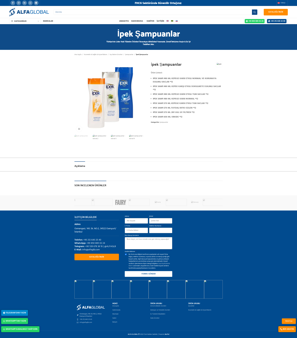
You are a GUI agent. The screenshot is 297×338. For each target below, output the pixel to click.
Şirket (151, 216)
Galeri (114, 318)
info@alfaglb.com (91, 250)
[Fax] (77, 202)
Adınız (127, 216)
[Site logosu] (29, 12)
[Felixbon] (114, 202)
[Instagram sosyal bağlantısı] (18, 3)
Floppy (207, 202)
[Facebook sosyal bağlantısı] (13, 3)
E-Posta (127, 226)
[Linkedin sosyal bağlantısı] (24, 3)
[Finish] (151, 202)
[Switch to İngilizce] (168, 21)
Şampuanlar (129, 54)
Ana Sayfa (77, 54)
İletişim (114, 322)
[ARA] (254, 12)
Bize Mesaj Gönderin (132, 235)
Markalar (115, 314)
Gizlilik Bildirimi (130, 251)
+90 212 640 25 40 (92, 240)
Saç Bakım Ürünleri (116, 54)
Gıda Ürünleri (154, 318)
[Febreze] (96, 202)
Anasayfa (115, 306)
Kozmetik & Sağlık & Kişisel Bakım (95, 54)
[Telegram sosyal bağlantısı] (36, 3)
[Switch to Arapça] (172, 21)
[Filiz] (133, 202)
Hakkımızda (116, 310)
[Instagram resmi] (83, 289)
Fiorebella (170, 202)
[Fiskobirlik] (188, 202)
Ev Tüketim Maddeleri (157, 314)
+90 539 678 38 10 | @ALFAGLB (100, 246)
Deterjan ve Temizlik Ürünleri (160, 310)
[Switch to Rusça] (177, 21)
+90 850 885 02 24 (96, 243)
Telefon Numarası (155, 226)
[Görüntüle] (79, 129)
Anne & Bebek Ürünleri (158, 306)
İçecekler (191, 306)
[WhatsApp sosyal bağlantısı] (30, 3)
